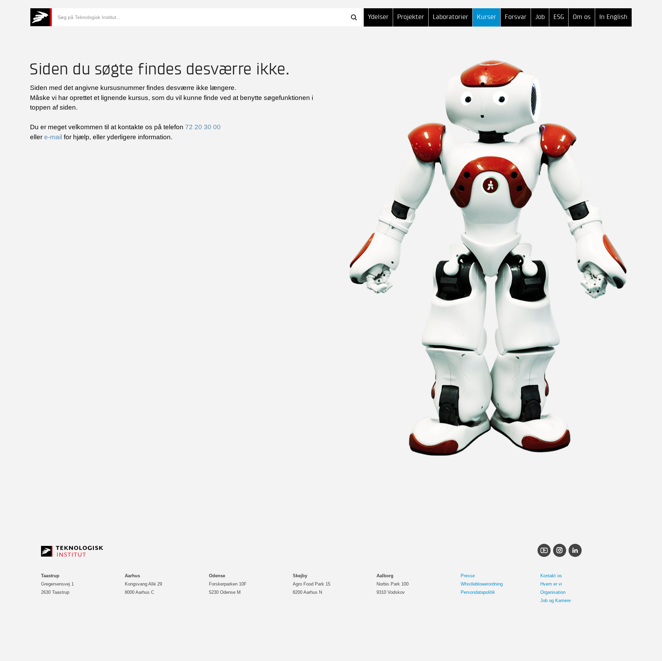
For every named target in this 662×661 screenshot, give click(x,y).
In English (613, 17)
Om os (582, 17)
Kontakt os (551, 575)
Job (540, 17)
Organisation (552, 592)
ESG (558, 17)
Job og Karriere (555, 600)
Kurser (486, 17)
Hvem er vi (551, 584)
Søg (353, 17)
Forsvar (515, 17)
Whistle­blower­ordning (482, 584)
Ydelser (378, 17)
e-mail (53, 137)
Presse (468, 575)
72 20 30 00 (203, 127)
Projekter (410, 17)
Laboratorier (450, 17)
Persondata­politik (478, 592)
